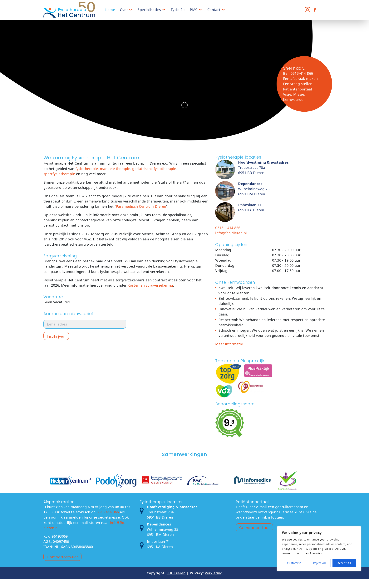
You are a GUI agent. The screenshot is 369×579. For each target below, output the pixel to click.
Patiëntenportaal (297, 89)
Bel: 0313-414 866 (298, 73)
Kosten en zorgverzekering (150, 285)
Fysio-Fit (178, 9)
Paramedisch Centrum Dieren (141, 206)
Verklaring (214, 573)
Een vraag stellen (297, 83)
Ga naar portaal (254, 527)
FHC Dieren (176, 573)
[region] (319, 548)
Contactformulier (62, 557)
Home (110, 9)
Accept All (344, 563)
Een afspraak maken (300, 78)
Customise (294, 563)
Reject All (319, 563)
